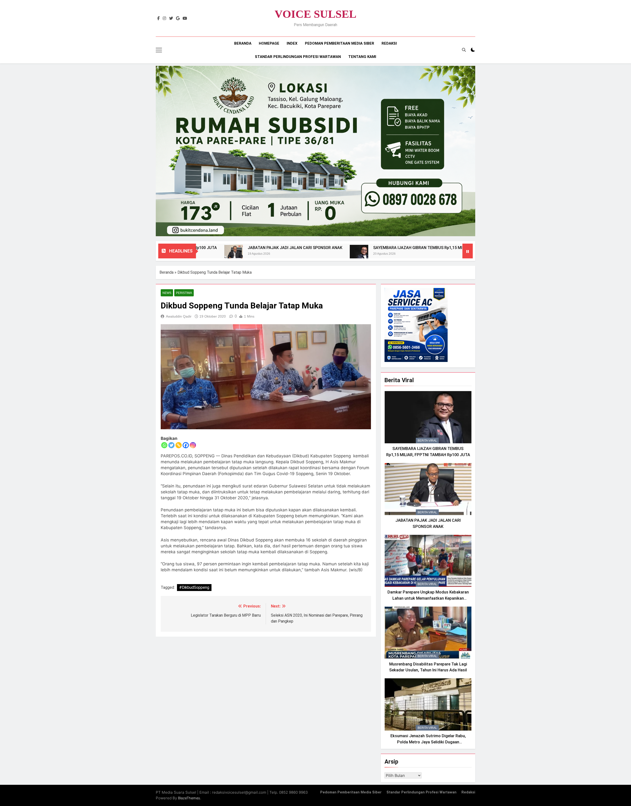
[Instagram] (193, 445)
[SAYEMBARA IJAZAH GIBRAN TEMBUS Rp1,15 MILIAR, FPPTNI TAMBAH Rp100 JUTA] (315, 254)
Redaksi (389, 43)
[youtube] (185, 18)
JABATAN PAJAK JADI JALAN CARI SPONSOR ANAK (251, 247)
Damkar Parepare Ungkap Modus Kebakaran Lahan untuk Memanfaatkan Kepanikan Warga (428, 598)
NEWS (166, 293)
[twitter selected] (171, 18)
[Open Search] (464, 50)
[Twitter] (171, 445)
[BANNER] (315, 151)
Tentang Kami (362, 56)
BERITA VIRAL (427, 440)
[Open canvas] (159, 50)
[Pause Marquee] (467, 251)
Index (292, 43)
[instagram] (164, 18)
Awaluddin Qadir (179, 316)
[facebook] (158, 18)
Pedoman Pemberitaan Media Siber (339, 43)
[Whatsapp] (164, 445)
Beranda (242, 43)
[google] (178, 18)
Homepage (269, 43)
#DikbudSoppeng (194, 587)
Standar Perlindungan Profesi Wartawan (298, 56)
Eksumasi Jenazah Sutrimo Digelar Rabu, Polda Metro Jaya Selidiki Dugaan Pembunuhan (428, 742)
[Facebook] (186, 445)
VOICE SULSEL (315, 14)
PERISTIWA (184, 293)
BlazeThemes (189, 798)
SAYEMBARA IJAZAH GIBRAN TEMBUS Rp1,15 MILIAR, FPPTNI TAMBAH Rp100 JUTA (406, 247)
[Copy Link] (178, 445)
